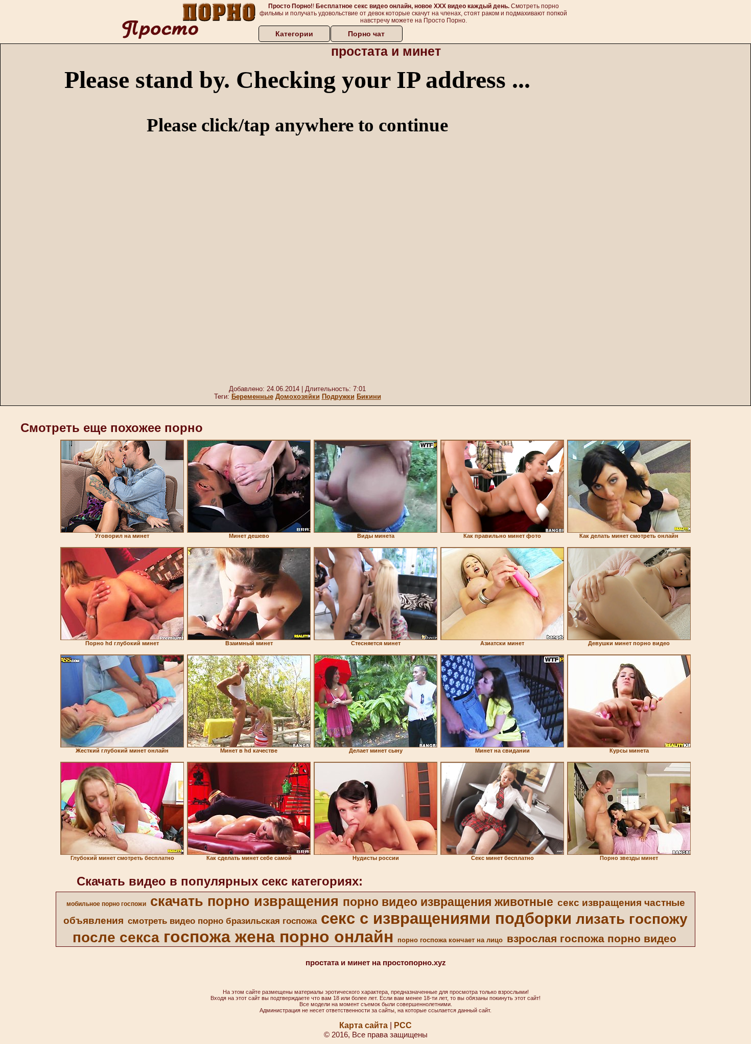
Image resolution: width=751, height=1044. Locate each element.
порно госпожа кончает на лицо (450, 940)
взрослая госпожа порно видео (591, 939)
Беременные (252, 396)
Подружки (338, 396)
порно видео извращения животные (448, 902)
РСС (403, 1025)
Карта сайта (363, 1025)
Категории (294, 34)
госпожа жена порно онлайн (278, 936)
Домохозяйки (297, 396)
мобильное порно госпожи (106, 903)
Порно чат (366, 34)
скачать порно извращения (244, 901)
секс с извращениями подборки (446, 918)
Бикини (369, 396)
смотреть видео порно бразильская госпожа (222, 921)
